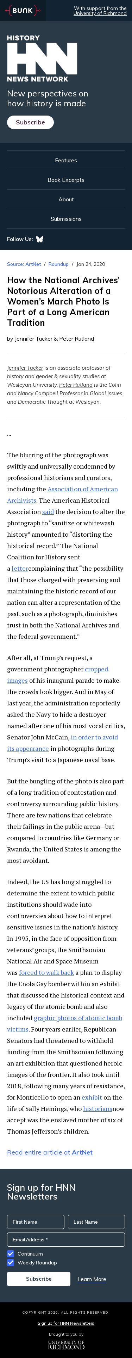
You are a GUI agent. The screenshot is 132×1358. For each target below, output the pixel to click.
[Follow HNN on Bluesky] (39, 239)
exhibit (92, 1097)
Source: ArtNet (24, 264)
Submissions (66, 218)
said (48, 511)
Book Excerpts (66, 179)
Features (66, 160)
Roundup (59, 264)
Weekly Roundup (37, 1262)
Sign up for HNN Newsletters (66, 1323)
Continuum (30, 1254)
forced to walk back (46, 972)
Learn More (91, 1278)
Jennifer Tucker (25, 367)
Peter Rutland (76, 384)
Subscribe (30, 122)
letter (20, 568)
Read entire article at (50, 1152)
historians (97, 1108)
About (66, 199)
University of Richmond (100, 13)
